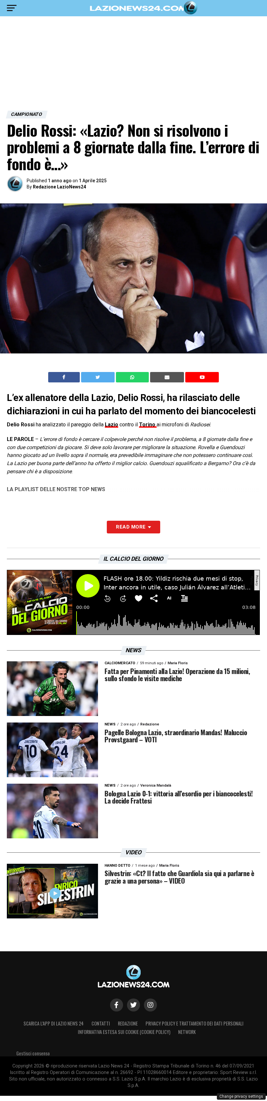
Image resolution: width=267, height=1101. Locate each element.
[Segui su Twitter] (133, 1005)
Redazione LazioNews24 (59, 186)
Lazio (111, 424)
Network (187, 1031)
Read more (131, 527)
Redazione (128, 1023)
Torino (148, 424)
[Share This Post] (133, 377)
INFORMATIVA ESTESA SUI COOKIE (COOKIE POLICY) (124, 1031)
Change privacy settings (241, 1096)
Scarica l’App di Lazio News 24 (53, 1023)
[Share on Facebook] (64, 377)
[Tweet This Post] (98, 377)
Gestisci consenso (33, 1053)
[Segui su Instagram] (150, 1005)
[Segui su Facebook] (116, 1005)
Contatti (100, 1023)
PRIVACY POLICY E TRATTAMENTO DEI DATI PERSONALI (195, 1023)
